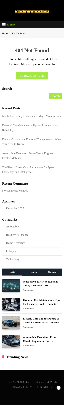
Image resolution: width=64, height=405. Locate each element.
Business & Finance (17, 234)
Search (7, 88)
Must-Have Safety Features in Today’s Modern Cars (31, 116)
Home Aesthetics (15, 242)
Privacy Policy (22, 387)
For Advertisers (18, 382)
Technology (12, 259)
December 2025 (15, 208)
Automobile (12, 226)
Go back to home (32, 75)
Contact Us (44, 387)
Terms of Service (45, 382)
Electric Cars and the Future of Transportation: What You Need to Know (41, 322)
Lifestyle (11, 251)
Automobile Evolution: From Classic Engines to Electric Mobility (40, 341)
